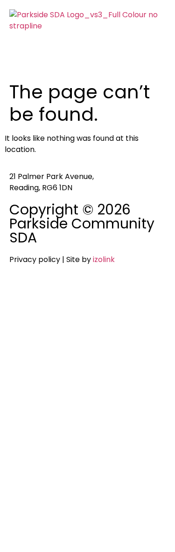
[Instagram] (46, 293)
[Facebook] (21, 293)
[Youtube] (71, 293)
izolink (104, 259)
